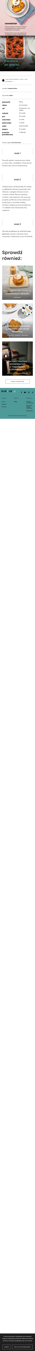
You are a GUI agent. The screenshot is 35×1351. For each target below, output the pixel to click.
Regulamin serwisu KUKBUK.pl (29, 407)
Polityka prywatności (22, 1347)
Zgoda (6, 1347)
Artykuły (4, 406)
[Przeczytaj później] (28, 38)
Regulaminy (29, 410)
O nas (3, 401)
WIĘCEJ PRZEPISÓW (17, 381)
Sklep (15, 401)
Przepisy (4, 404)
